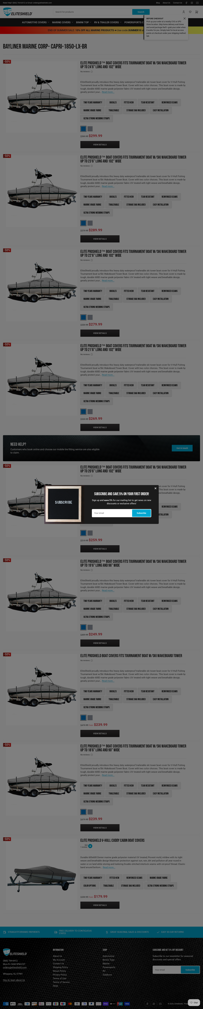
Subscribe (141, 513)
